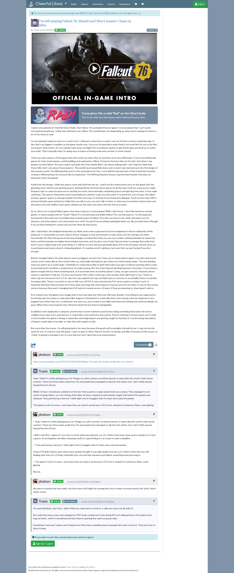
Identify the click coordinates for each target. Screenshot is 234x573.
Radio (74, 4)
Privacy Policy (89, 567)
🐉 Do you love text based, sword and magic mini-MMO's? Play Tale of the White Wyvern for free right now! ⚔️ (86, 13)
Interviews (97, 4)
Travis (43, 371)
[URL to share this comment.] (154, 354)
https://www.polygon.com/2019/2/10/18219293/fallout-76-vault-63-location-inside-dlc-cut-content (83, 361)
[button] (51, 4)
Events (111, 4)
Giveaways (124, 4)
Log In (200, 3)
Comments (143, 344)
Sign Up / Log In (44, 543)
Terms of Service (73, 567)
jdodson (44, 354)
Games (84, 4)
